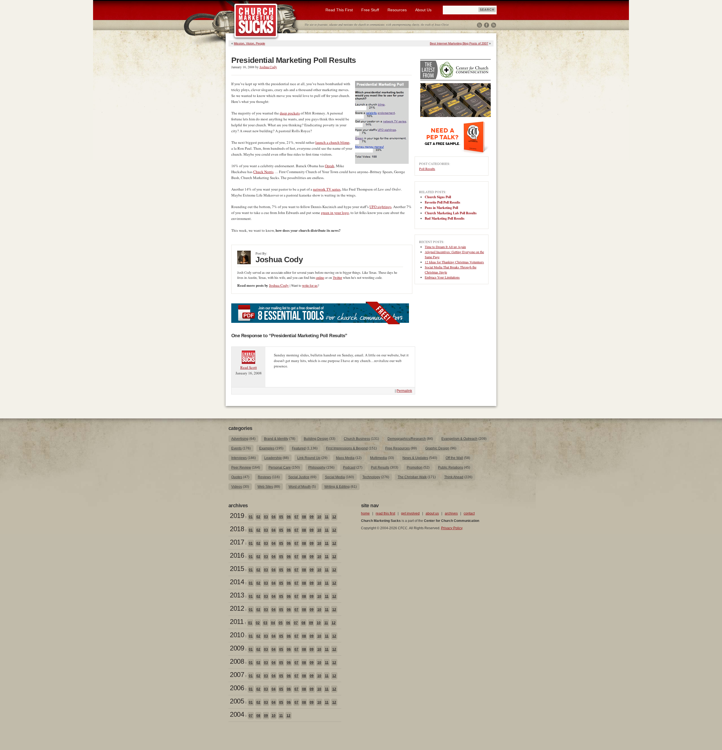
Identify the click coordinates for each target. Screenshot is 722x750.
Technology (371, 477)
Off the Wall (454, 458)
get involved (410, 513)
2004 (237, 714)
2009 (237, 648)
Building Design (316, 439)
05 (281, 517)
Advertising (239, 439)
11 (327, 517)
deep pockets (290, 113)
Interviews (239, 458)
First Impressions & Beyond (347, 448)
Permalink (404, 391)
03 (266, 517)
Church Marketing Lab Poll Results (451, 213)
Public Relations (450, 467)
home (365, 513)
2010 (237, 635)
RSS (493, 25)
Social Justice (298, 477)
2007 (237, 674)
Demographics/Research (407, 439)
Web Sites (265, 487)
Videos (236, 487)
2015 (237, 568)
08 (304, 517)
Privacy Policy (451, 528)
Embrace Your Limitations (442, 277)
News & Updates (415, 458)
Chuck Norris (263, 171)
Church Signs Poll (438, 197)
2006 (237, 688)
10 (319, 517)
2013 (237, 595)
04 (274, 517)
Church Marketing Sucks (256, 21)
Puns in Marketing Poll (441, 207)
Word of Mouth (300, 487)
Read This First (339, 10)
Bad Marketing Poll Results (445, 218)
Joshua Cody (268, 67)
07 (296, 517)
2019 (237, 515)
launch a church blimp (332, 142)
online (320, 277)
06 (289, 517)
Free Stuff (370, 10)
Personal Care (279, 467)
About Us (423, 10)
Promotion (414, 467)
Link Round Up (308, 458)
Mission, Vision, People (249, 43)
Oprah (329, 165)
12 (334, 517)
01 (251, 517)
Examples (266, 448)
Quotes (236, 477)
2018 (237, 529)
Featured (299, 448)
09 (312, 517)
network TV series (326, 189)
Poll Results (427, 168)
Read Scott (248, 367)
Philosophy (316, 467)
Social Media (335, 477)
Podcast (349, 467)
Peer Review (241, 467)
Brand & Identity (276, 439)
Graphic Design (437, 448)
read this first (385, 513)
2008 (237, 661)
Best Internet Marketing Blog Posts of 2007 (459, 43)
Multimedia (378, 458)
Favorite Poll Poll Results (442, 202)
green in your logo (335, 212)
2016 (237, 555)
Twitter (479, 25)
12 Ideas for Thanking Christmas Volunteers (454, 262)
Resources (397, 10)
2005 (237, 701)
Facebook (486, 25)
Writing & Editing (337, 487)
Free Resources (397, 448)
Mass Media (345, 458)
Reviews (264, 477)
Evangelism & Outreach (459, 439)
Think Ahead (453, 477)
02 (258, 517)
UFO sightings (380, 206)
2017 (237, 542)
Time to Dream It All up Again (445, 246)
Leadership (273, 458)
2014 (237, 582)
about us (432, 513)
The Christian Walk (412, 477)
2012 (237, 608)
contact (469, 513)
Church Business (357, 439)
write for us (310, 285)
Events (236, 448)
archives (451, 513)
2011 (236, 621)
